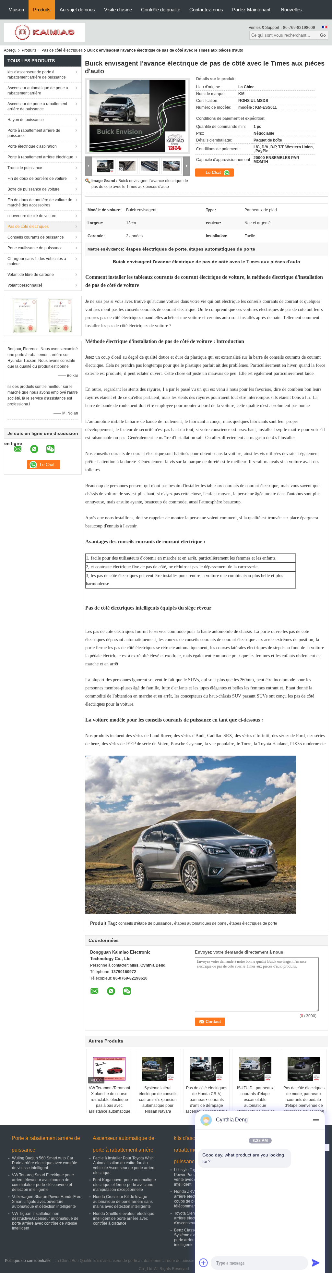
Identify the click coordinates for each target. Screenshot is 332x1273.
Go (323, 35)
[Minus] (316, 1120)
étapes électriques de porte (253, 923)
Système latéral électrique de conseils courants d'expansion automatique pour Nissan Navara (158, 1100)
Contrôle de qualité (160, 9)
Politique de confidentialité (28, 1260)
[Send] (316, 1262)
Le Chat (214, 172)
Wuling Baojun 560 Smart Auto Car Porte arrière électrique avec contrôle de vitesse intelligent (44, 1163)
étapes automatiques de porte (200, 923)
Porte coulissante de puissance (35, 248)
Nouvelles (291, 9)
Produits (42, 9)
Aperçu (10, 50)
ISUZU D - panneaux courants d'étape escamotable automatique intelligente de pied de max (255, 1102)
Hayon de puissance (25, 119)
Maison (16, 9)
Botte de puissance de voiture (33, 189)
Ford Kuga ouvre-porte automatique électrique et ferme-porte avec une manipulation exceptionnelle (124, 1185)
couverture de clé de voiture (31, 216)
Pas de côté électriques (62, 50)
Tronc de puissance (24, 168)
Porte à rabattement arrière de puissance (33, 133)
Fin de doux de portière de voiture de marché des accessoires (39, 202)
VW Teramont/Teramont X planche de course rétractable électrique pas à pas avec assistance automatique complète (109, 1102)
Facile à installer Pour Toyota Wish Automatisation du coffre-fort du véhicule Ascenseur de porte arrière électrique (124, 1165)
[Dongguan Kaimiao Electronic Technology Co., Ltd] (44, 32)
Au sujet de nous (77, 9)
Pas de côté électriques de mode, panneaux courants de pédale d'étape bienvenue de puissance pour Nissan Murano (304, 1102)
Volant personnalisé (24, 285)
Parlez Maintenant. (252, 9)
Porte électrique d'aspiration (32, 146)
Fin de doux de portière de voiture (37, 178)
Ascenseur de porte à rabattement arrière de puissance (37, 106)
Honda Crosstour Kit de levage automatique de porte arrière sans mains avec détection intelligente (123, 1201)
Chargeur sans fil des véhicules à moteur (36, 261)
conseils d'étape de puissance (145, 923)
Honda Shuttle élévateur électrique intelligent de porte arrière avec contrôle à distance (123, 1218)
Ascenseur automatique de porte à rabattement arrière (37, 90)
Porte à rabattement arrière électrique (40, 157)
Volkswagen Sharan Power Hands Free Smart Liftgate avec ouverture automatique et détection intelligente (46, 1201)
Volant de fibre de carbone (30, 274)
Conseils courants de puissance (35, 237)
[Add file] (203, 1262)
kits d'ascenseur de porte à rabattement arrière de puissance (36, 75)
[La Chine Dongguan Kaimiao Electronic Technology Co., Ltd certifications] (25, 315)
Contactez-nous (206, 9)
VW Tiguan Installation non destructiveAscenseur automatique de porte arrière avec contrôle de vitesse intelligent (45, 1220)
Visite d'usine (118, 9)
